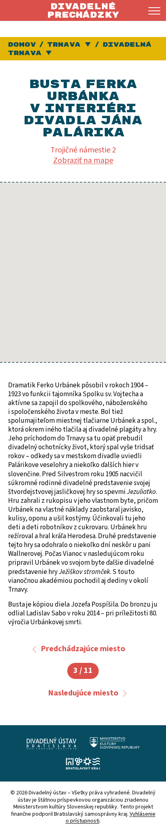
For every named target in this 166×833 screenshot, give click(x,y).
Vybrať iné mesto (88, 45)
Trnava (64, 45)
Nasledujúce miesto (83, 693)
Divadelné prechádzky (83, 10)
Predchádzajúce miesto (83, 649)
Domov (22, 45)
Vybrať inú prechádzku (49, 53)
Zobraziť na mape (83, 160)
